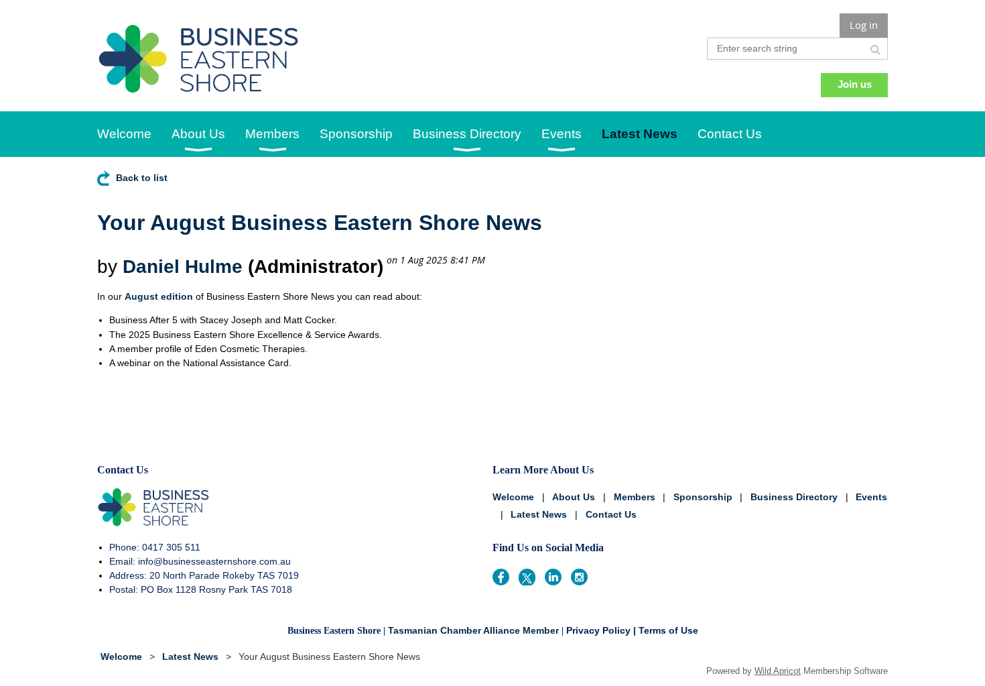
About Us (573, 497)
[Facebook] (500, 577)
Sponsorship (702, 497)
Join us (855, 84)
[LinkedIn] (553, 577)
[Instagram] (579, 577)
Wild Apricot (777, 671)
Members (634, 497)
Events (871, 497)
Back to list (142, 177)
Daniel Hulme (183, 266)
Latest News (539, 514)
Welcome (513, 497)
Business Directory (794, 497)
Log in (864, 25)
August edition (159, 296)
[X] (527, 577)
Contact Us (611, 514)
